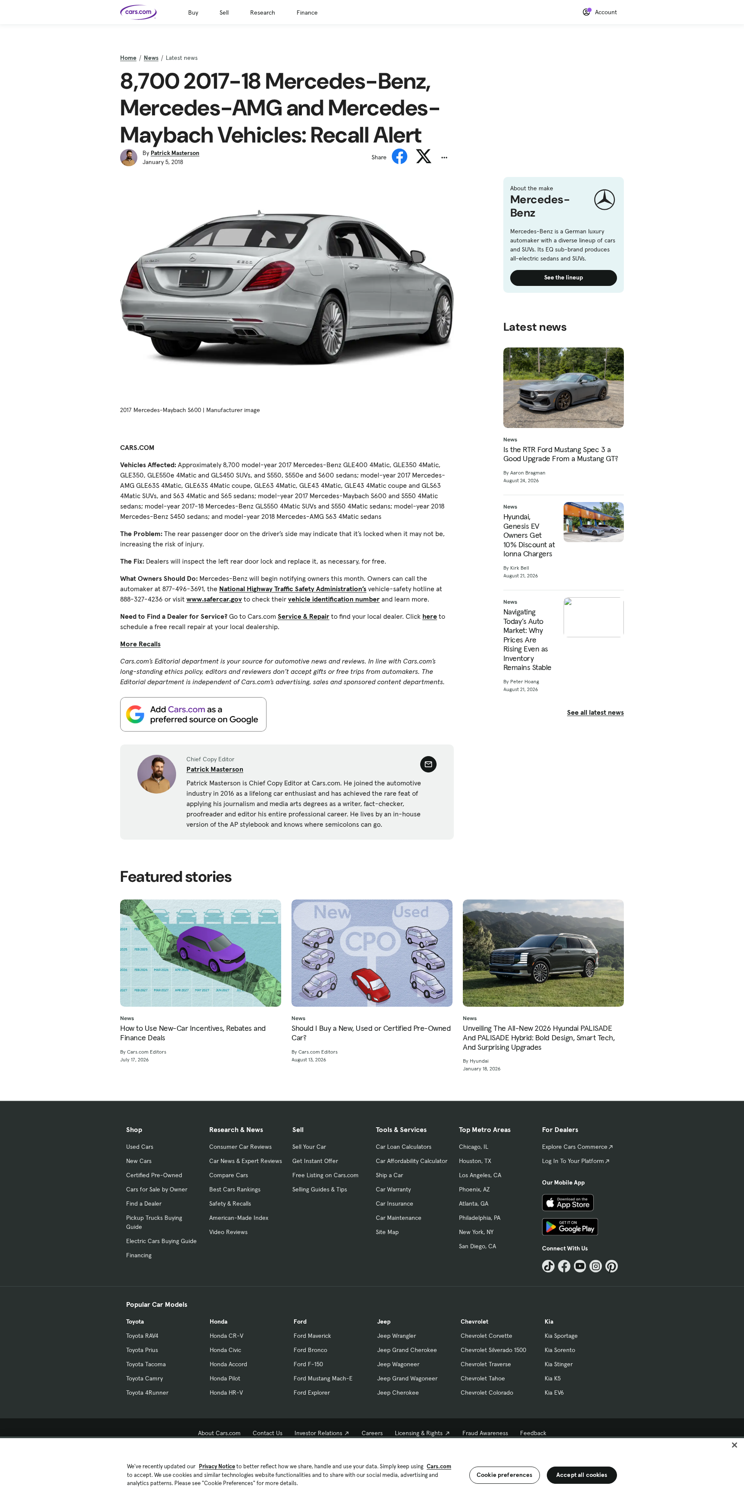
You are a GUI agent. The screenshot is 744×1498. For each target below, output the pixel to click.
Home (128, 58)
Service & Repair (303, 616)
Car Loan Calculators (403, 1147)
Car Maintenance (399, 1218)
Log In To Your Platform (573, 1161)
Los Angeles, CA (480, 1175)
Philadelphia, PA (479, 1218)
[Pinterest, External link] (611, 1266)
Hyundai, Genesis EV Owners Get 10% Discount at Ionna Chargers (529, 535)
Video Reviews (228, 1232)
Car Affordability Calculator (411, 1161)
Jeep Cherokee (398, 1392)
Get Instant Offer (315, 1161)
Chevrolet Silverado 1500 (493, 1350)
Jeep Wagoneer (398, 1364)
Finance (307, 12)
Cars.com (439, 1466)
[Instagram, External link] (595, 1266)
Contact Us (267, 1433)
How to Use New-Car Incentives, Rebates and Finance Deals (193, 1032)
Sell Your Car (309, 1147)
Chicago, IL (473, 1147)
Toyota (135, 1321)
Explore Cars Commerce (575, 1147)
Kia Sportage (561, 1336)
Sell (224, 12)
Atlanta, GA (473, 1203)
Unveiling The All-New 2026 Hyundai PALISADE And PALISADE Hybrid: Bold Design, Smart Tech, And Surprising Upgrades (538, 1037)
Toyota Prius (142, 1350)
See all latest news (595, 712)
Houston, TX (475, 1161)
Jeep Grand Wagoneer (407, 1378)
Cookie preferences (505, 1475)
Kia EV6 (554, 1392)
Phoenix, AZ (474, 1189)
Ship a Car (389, 1175)
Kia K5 (553, 1378)
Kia (549, 1321)
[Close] (734, 1445)
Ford (300, 1321)
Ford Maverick (312, 1336)
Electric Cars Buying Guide (161, 1241)
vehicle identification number (334, 599)
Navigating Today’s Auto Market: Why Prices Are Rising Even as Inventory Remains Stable (527, 639)
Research (262, 12)
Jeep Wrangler (396, 1336)
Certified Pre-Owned (154, 1175)
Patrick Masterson (175, 153)
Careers (372, 1433)
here (429, 616)
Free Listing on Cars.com (325, 1175)
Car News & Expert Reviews (245, 1161)
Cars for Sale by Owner (156, 1189)
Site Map (387, 1232)
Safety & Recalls (230, 1203)
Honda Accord (228, 1364)
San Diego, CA (477, 1246)
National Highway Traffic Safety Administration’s (292, 588)
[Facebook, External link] (564, 1266)
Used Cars (139, 1147)
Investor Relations (318, 1433)
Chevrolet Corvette (486, 1336)
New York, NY (476, 1232)
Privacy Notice (217, 1466)
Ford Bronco (310, 1350)
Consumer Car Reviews (240, 1147)
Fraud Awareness (485, 1433)
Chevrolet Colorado (487, 1392)
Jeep (384, 1321)
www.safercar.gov (214, 599)
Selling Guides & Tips (319, 1189)
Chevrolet (474, 1321)
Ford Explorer (312, 1392)
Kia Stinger (559, 1364)
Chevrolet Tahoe (483, 1378)
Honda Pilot (225, 1378)
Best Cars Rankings (234, 1189)
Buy (193, 12)
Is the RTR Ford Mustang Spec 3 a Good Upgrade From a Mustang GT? (560, 454)
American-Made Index (238, 1218)
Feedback (533, 1433)
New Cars (139, 1161)
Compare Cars (228, 1175)
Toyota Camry (144, 1378)
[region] (372, 1467)
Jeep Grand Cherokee (407, 1350)
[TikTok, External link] (548, 1266)
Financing (139, 1255)
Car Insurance (394, 1203)
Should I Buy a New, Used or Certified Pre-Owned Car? (370, 1032)
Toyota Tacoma (146, 1364)
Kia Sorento (560, 1350)
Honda (218, 1321)
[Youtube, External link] (580, 1266)
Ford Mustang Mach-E (323, 1378)
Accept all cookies (582, 1475)
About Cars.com (219, 1433)
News (151, 58)
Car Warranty (393, 1189)
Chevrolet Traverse (486, 1364)
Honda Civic (225, 1350)
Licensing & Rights (419, 1433)
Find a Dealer (143, 1203)
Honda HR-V (226, 1392)
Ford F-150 (308, 1364)
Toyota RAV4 (142, 1336)
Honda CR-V (226, 1336)
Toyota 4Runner (147, 1392)
